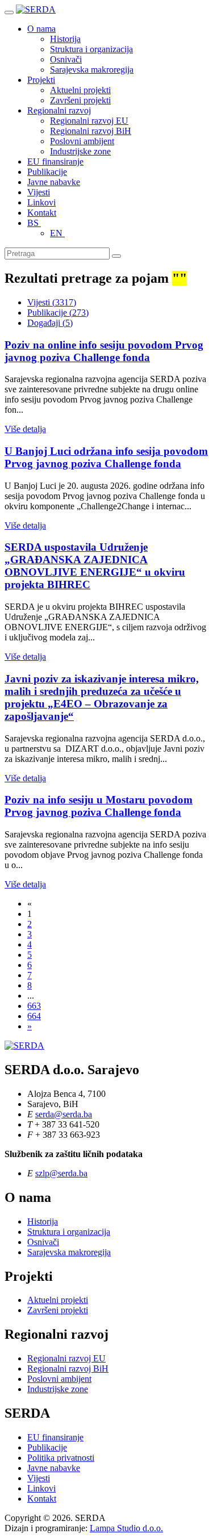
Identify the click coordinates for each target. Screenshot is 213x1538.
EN (57, 233)
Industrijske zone (80, 151)
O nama (41, 28)
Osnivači (66, 59)
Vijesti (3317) (51, 302)
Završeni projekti (80, 100)
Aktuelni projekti (80, 90)
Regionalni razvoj (59, 110)
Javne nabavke (53, 182)
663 (34, 1006)
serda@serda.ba (63, 1114)
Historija (65, 39)
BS (34, 223)
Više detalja (25, 429)
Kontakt (41, 212)
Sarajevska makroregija (91, 69)
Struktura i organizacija (91, 49)
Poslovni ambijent (82, 141)
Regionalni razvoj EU (89, 120)
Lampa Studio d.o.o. (126, 1528)
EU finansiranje (55, 161)
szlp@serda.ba (61, 1173)
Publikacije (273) (58, 312)
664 (34, 1016)
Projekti (41, 80)
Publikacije (47, 172)
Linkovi (41, 202)
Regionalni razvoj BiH (90, 131)
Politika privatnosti (60, 1457)
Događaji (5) (50, 323)
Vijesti (38, 192)
